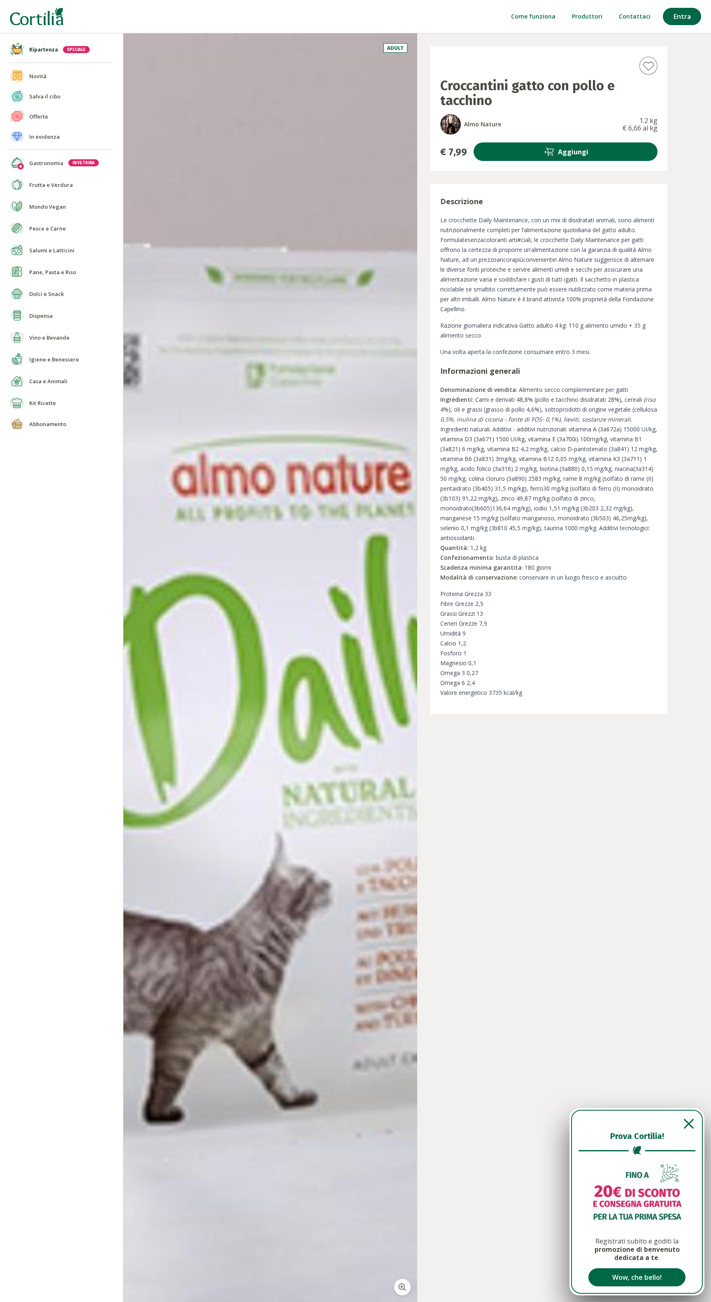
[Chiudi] (637, 1123)
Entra (682, 16)
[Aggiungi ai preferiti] (648, 65)
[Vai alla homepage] (36, 17)
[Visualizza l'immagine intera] (402, 1287)
